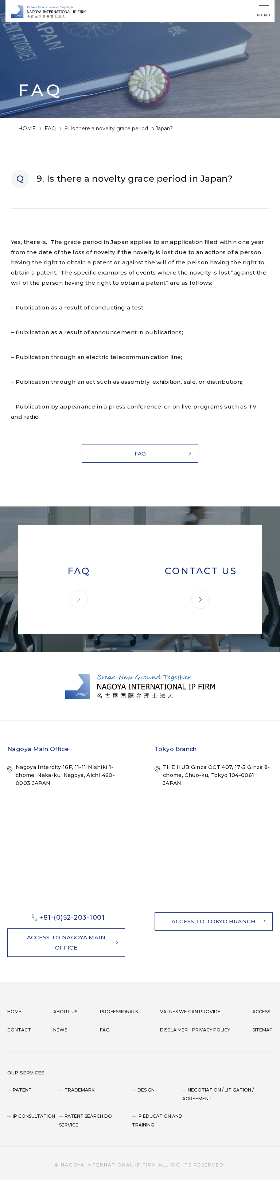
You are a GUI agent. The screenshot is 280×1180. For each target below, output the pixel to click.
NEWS (60, 1030)
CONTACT (19, 1030)
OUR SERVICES (25, 1073)
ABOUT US (65, 1011)
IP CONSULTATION (34, 1116)
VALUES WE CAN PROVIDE (190, 1011)
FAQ (50, 128)
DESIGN (146, 1090)
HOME (27, 128)
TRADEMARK (79, 1090)
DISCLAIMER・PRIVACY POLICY (195, 1030)
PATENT (22, 1090)
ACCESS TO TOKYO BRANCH (213, 921)
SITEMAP (262, 1030)
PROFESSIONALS (119, 1011)
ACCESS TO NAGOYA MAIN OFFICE (66, 942)
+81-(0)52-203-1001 (72, 917)
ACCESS (261, 1011)
